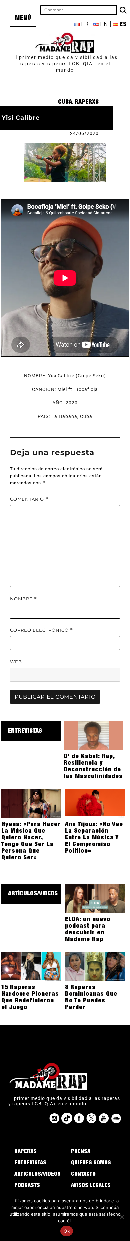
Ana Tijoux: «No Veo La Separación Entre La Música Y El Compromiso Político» (94, 838)
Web (16, 661)
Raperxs (87, 102)
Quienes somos (91, 1163)
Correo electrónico (41, 630)
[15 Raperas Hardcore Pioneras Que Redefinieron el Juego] (31, 966)
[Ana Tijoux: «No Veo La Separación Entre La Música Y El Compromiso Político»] (95, 803)
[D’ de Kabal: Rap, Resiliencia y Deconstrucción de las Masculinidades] (93, 735)
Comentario (29, 499)
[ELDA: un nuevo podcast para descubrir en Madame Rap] (95, 898)
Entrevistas (25, 731)
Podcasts (27, 1186)
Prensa (80, 1152)
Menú (23, 18)
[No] (121, 1216)
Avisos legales (91, 1186)
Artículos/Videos (33, 894)
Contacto (83, 1174)
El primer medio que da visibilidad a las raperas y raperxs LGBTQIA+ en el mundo (65, 64)
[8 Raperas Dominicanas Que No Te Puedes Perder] (95, 966)
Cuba (65, 102)
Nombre (23, 599)
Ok (67, 1231)
